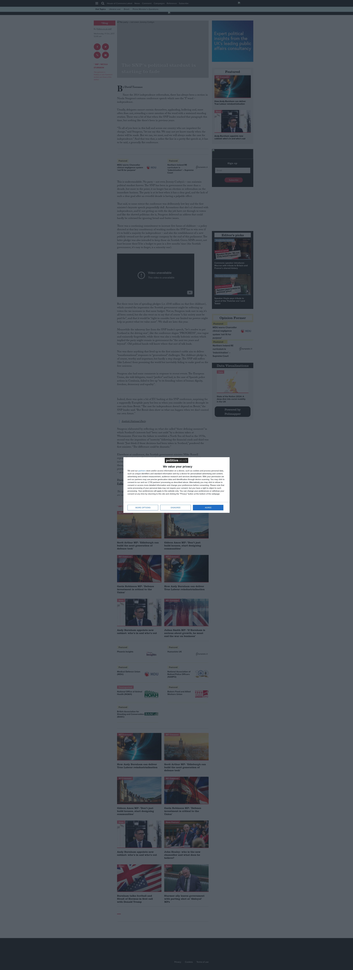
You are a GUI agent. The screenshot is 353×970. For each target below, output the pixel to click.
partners (142, 471)
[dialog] (176, 485)
